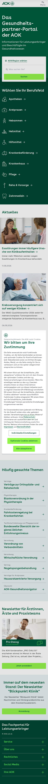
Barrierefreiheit (23, 427)
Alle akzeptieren (24, 449)
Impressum (8, 427)
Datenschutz (29, 417)
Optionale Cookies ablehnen (24, 441)
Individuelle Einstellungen (24, 433)
